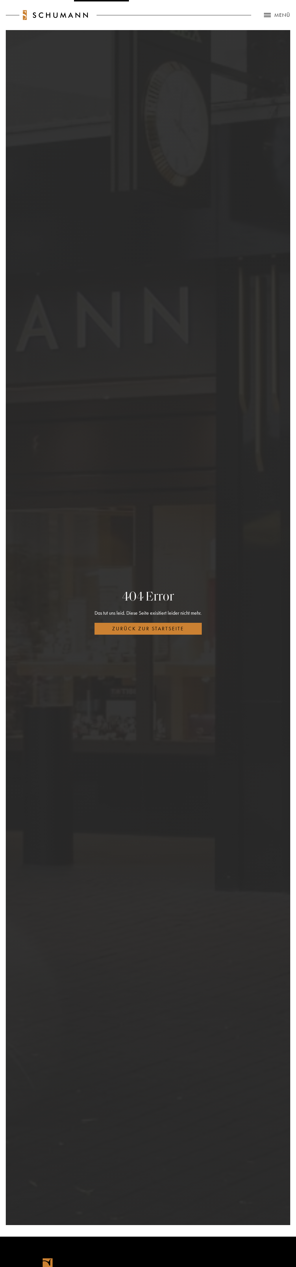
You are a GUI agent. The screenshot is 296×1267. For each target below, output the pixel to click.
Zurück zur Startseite (148, 628)
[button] (270, 15)
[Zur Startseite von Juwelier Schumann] (55, 15)
